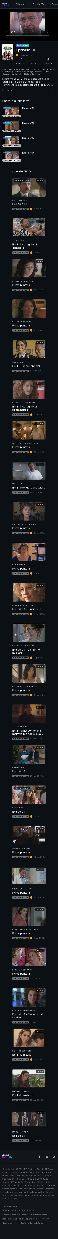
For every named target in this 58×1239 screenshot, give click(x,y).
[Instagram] (47, 1156)
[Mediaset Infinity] (6, 4)
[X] (54, 1156)
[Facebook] (39, 1156)
